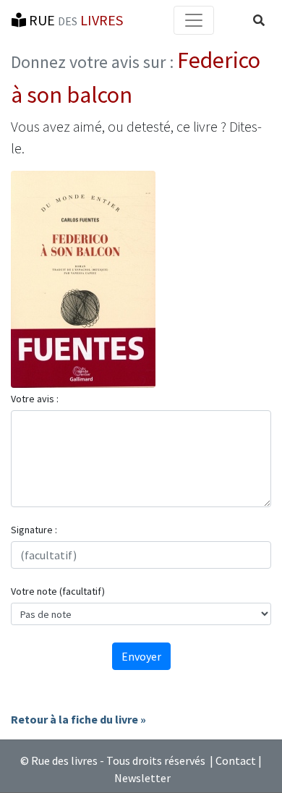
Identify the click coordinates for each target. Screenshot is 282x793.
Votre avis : (35, 398)
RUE (74, 20)
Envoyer (141, 656)
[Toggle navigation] (194, 20)
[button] (259, 20)
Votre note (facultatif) (58, 591)
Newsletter (142, 778)
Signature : (34, 529)
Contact (235, 760)
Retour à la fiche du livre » (78, 719)
